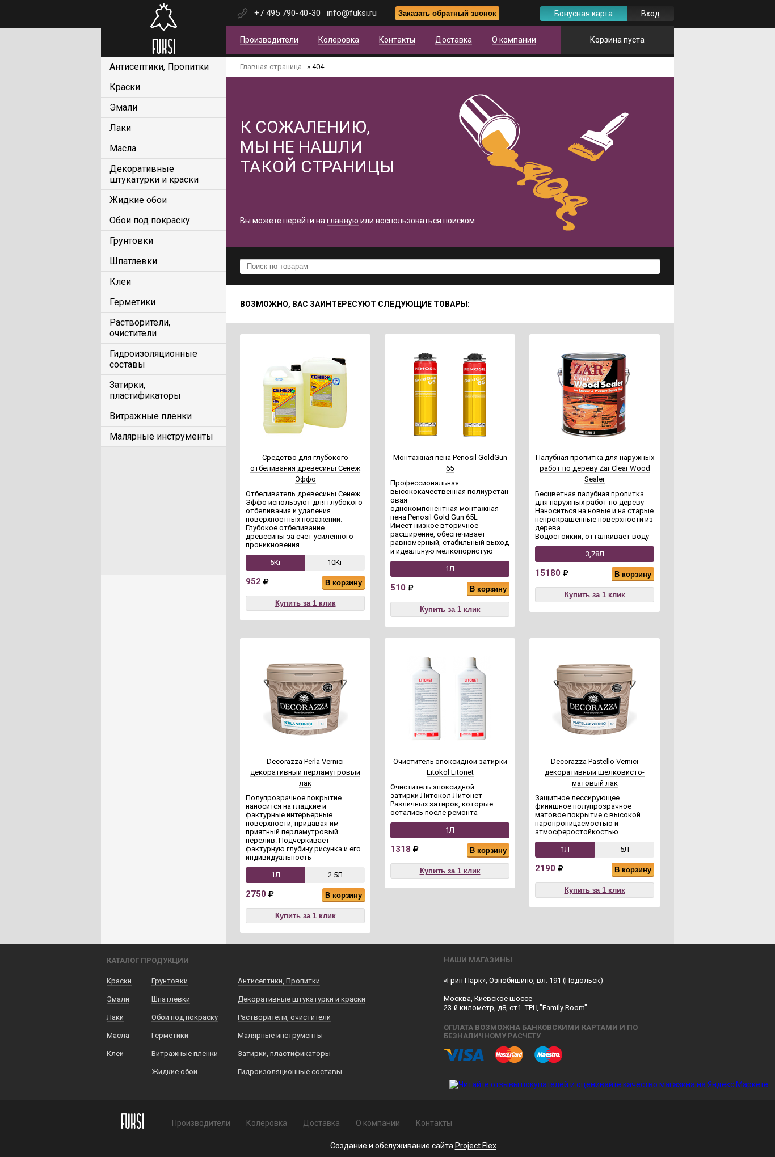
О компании (514, 39)
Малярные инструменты (161, 436)
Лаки (120, 128)
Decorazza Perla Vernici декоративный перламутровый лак (305, 772)
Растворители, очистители (139, 328)
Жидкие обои (138, 200)
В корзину (343, 582)
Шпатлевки (133, 261)
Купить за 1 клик (305, 603)
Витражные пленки (150, 416)
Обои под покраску (149, 220)
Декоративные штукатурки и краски (154, 174)
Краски (124, 87)
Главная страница (271, 66)
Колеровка (338, 39)
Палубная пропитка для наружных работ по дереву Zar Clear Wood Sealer (595, 468)
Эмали (123, 107)
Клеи (120, 281)
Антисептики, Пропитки (159, 66)
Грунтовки (131, 240)
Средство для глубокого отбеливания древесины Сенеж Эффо (305, 468)
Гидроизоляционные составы (290, 1071)
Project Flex (475, 1145)
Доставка (453, 39)
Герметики (132, 302)
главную (343, 220)
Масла (122, 148)
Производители (269, 39)
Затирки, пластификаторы (145, 390)
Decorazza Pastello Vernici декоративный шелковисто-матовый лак (595, 772)
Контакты (397, 39)
